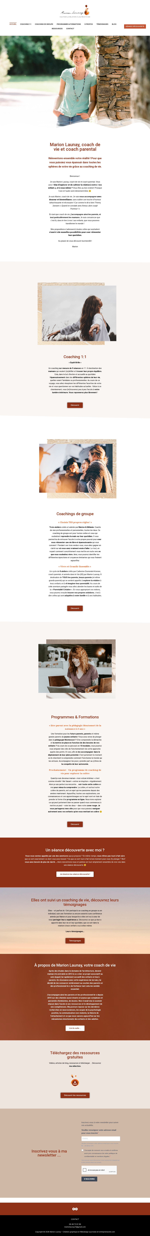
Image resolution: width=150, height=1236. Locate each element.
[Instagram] (76, 1209)
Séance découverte (135, 26)
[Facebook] (73, 1209)
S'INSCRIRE (89, 1179)
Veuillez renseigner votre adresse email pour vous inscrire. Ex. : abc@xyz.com (100, 1145)
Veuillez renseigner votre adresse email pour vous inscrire (98, 1131)
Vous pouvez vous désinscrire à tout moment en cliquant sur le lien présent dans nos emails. (100, 1161)
